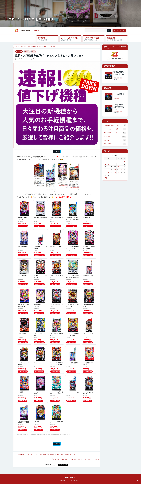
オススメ (27, 51)
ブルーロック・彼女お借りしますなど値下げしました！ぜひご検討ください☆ (74, 459)
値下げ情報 (41, 38)
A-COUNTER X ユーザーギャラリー (114, 125)
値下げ (34, 51)
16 (105, 170)
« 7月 (105, 178)
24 (108, 172)
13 (118, 167)
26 (115, 172)
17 (108, 170)
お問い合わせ (120, 30)
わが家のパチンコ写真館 (91, 38)
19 (115, 170)
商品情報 (114, 140)
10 (108, 167)
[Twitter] (57, 151)
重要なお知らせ (112, 38)
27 (118, 172)
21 (121, 170)
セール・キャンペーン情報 (69, 38)
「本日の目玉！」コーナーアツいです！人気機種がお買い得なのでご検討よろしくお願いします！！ (45, 454)
